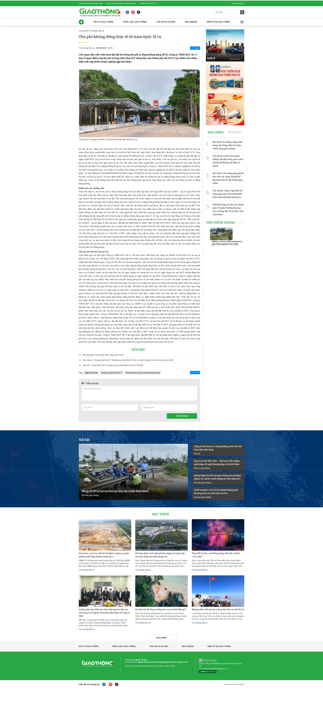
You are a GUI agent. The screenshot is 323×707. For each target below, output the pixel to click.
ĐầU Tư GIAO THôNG (103, 22)
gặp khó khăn (92, 373)
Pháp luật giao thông (124, 646)
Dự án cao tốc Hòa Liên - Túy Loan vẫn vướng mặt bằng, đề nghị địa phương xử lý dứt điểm (216, 462)
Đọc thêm (160, 514)
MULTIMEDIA (191, 22)
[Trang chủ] (81, 21)
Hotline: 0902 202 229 (147, 3)
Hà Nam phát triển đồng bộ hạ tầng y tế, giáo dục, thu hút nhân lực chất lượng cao (160, 555)
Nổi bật (84, 440)
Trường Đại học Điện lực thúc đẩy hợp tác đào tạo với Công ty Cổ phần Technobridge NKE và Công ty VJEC (104, 612)
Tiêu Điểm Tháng (220, 223)
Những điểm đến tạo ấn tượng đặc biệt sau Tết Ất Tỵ (218, 609)
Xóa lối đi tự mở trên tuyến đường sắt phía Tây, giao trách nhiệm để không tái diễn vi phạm (228, 161)
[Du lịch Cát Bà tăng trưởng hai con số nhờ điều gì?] (161, 591)
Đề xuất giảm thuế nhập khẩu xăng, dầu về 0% (103, 355)
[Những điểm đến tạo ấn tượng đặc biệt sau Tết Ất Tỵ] (218, 591)
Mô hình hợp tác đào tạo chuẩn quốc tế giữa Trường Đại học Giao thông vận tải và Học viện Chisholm (228, 209)
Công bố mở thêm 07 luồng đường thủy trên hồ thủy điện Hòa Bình (218, 448)
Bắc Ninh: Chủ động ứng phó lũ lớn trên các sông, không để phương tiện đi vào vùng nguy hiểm (228, 178)
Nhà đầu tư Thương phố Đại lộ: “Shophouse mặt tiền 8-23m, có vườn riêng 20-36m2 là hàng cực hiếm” (128, 360)
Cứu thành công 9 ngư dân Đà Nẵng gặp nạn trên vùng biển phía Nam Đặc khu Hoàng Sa (227, 193)
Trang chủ (83, 31)
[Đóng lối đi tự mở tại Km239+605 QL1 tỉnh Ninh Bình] (133, 472)
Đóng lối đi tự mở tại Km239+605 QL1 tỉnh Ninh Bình (115, 491)
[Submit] (242, 12)
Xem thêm (161, 637)
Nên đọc (138, 350)
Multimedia (188, 646)
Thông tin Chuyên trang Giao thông (91, 3)
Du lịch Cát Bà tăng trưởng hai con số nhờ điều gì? (160, 609)
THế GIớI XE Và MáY (165, 22)
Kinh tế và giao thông (219, 646)
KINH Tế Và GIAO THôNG (218, 22)
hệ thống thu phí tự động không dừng (143, 373)
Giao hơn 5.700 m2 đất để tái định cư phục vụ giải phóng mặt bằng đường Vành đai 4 (104, 555)
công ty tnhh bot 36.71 (112, 373)
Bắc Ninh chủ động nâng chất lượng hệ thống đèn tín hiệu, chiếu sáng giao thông (227, 145)
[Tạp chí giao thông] (100, 12)
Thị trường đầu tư (96, 31)
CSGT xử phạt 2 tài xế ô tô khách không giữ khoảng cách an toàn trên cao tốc (216, 491)
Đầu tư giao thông (202, 468)
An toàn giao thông (90, 495)
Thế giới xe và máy (158, 646)
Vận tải (197, 453)
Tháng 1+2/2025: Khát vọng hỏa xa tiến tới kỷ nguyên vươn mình (227, 242)
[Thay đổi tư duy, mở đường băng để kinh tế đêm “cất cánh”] (218, 535)
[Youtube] (133, 12)
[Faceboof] (104, 684)
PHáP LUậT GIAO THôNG (135, 22)
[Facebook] (127, 12)
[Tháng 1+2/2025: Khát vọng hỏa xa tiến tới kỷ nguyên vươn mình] (221, 234)
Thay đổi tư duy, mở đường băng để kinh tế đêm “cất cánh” (216, 555)
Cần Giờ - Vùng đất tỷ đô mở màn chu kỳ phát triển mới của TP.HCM (113, 365)
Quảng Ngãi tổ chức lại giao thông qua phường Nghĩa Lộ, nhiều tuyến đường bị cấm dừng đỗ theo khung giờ (217, 477)
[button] (212, 245)
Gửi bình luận (182, 416)
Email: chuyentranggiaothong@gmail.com (121, 3)
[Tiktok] (138, 12)
